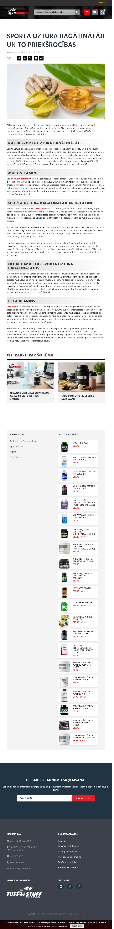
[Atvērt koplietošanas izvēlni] (41, 58)
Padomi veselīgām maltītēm (24, 441)
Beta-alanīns (13, 307)
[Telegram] (36, 58)
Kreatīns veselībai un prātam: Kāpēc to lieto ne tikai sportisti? (29, 396)
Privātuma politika (67, 862)
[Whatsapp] (25, 58)
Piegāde (62, 841)
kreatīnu (40, 209)
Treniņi (13, 452)
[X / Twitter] (30, 58)
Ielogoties (101, 2)
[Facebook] (19, 58)
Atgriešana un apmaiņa (69, 857)
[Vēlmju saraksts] (95, 12)
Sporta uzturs (16, 447)
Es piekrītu (77, 926)
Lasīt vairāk (62, 926)
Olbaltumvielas (14, 274)
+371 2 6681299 (16, 862)
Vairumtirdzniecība (68, 867)
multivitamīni (21, 179)
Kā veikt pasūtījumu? (68, 846)
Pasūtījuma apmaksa (68, 852)
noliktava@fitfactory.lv (21, 869)
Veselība (14, 457)
